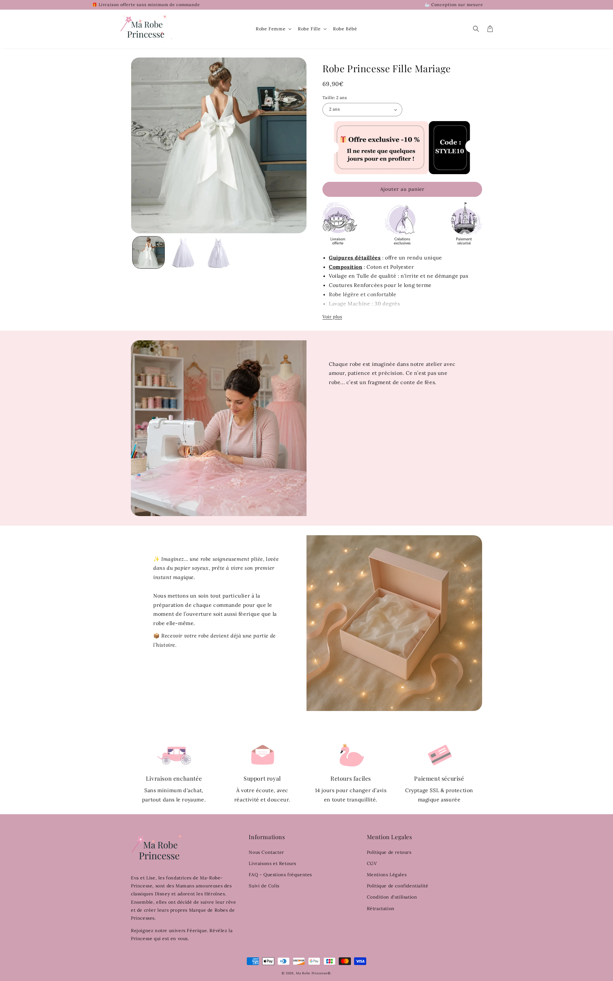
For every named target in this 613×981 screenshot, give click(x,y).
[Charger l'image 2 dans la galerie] (184, 252)
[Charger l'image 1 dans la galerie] (148, 252)
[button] (273, 28)
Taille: (334, 97)
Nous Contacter (266, 852)
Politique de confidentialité (397, 886)
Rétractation (381, 908)
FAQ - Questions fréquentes (280, 874)
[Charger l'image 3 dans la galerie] (219, 252)
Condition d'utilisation (392, 897)
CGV (372, 863)
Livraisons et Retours (272, 863)
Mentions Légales (387, 874)
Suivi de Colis (264, 886)
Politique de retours (389, 852)
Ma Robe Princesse (312, 973)
